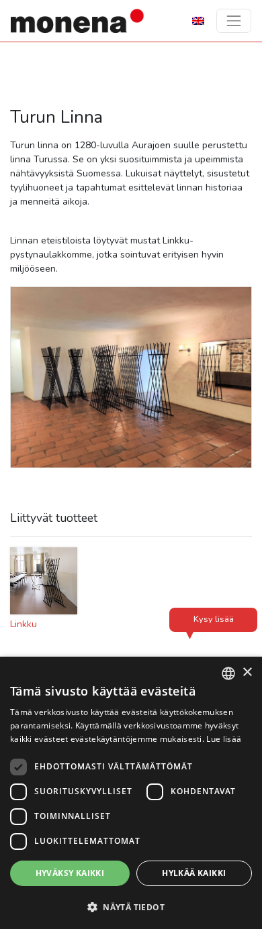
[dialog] (131, 793)
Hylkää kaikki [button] (194, 873)
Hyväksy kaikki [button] (70, 873)
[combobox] (228, 673)
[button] (131, 907)
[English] (198, 20)
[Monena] (78, 20)
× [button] (247, 672)
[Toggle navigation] (233, 21)
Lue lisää (223, 739)
